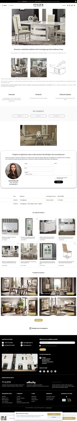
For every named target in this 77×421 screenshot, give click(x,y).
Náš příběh (34, 396)
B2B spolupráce (5, 399)
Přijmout (54, 414)
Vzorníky (18, 396)
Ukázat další (38, 320)
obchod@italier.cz (13, 184)
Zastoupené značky (50, 396)
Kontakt (63, 5)
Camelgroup (23, 200)
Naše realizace (35, 399)
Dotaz (55, 163)
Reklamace (19, 401)
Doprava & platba (21, 398)
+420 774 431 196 (13, 182)
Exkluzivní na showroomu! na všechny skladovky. (34, 1)
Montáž (18, 399)
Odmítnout (54, 417)
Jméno (26, 163)
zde (40, 416)
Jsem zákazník (5, 401)
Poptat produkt (68, 418)
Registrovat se (5, 398)
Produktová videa (50, 398)
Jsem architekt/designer (7, 402)
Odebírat (43, 349)
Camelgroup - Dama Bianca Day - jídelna (31, 204)
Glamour (22, 196)
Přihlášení (4, 396)
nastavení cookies (49, 407)
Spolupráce (34, 398)
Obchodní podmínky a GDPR (23, 402)
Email (25, 168)
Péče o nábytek (49, 399)
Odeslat (59, 182)
